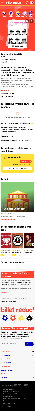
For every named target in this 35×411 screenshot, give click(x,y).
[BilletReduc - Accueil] (13, 2)
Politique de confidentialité (11, 391)
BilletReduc (5, 299)
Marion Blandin (14, 130)
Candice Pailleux (23, 141)
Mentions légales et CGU (10, 394)
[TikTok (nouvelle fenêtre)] (29, 318)
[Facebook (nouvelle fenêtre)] (5, 318)
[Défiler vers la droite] (33, 14)
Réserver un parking (8, 219)
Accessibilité (7, 401)
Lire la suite (5, 90)
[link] (4, 14)
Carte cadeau (5, 366)
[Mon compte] (32, 3)
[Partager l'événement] (27, 21)
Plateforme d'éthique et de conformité (14, 398)
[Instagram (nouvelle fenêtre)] (21, 318)
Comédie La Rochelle (8, 59)
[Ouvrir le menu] (3, 3)
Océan (11, 136)
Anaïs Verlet (12, 132)
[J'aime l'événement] (32, 21)
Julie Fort (23, 130)
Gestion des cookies (9, 403)
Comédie (4, 282)
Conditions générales (9, 389)
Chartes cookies (8, 396)
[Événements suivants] (33, 244)
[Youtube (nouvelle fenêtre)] (13, 318)
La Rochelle (5, 285)
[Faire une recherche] (27, 3)
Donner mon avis (26, 161)
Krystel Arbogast (15, 128)
